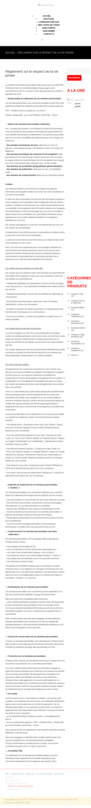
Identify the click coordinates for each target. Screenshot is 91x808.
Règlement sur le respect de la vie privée (20, 786)
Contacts (49, 34)
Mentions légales (13, 789)
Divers (73, 355)
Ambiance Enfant (78, 328)
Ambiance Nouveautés (76, 342)
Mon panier (49, 31)
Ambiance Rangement (76, 349)
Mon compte (48, 28)
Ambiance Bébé (77, 307)
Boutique (49, 19)
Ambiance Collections (75, 315)
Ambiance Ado (77, 294)
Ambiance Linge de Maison (77, 336)
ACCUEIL (47, 16)
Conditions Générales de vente (17, 783)
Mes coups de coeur (48, 25)
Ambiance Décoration (75, 322)
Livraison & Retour (49, 22)
